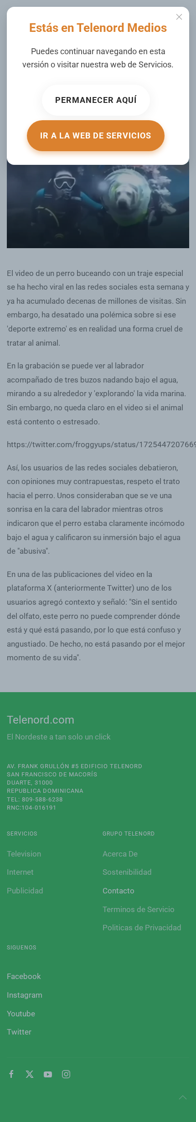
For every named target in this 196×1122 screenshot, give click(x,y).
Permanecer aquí (96, 100)
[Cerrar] (179, 16)
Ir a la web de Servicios (95, 135)
